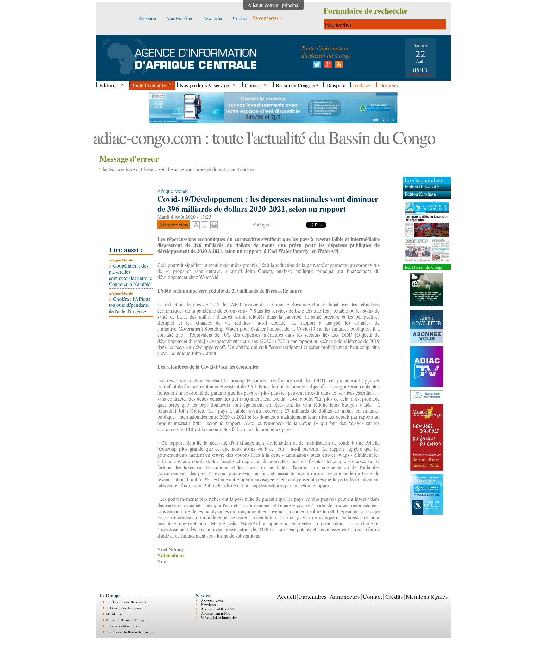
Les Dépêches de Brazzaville (126, 601)
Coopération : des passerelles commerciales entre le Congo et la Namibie (130, 274)
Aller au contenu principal (273, 5)
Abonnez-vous (212, 600)
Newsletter (208, 604)
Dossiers (388, 85)
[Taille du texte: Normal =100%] (204, 225)
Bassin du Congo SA (297, 85)
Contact (372, 596)
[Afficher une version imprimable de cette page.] (214, 224)
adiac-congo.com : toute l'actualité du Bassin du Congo (264, 137)
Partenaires (312, 596)
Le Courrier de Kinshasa (123, 607)
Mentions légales (427, 596)
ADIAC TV (113, 613)
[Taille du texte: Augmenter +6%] (196, 225)
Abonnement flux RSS (217, 608)
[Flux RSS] (338, 66)
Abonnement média (215, 613)
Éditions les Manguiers (122, 625)
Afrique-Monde (121, 260)
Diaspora (335, 85)
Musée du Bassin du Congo (125, 619)
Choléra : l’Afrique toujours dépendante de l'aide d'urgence (129, 304)
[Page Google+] (327, 66)
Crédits (394, 596)
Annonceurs (345, 596)
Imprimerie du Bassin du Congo (129, 631)
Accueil (286, 596)
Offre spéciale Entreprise (219, 617)
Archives (362, 85)
